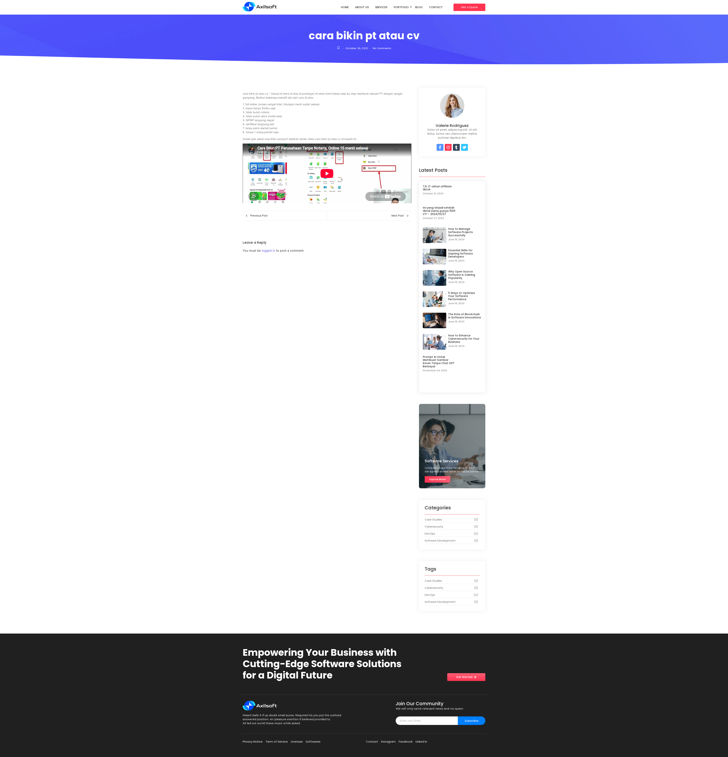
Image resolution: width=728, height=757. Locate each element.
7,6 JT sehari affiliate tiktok (437, 188)
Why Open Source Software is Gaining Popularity (461, 275)
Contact (436, 7)
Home (345, 7)
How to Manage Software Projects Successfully (460, 232)
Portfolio (401, 7)
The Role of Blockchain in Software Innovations (464, 316)
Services (381, 7)
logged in (268, 250)
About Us (362, 7)
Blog (419, 7)
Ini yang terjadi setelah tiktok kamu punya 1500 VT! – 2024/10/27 (439, 211)
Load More (452, 385)
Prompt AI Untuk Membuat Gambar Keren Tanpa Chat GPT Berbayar (438, 361)
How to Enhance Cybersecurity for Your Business (463, 338)
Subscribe (472, 721)
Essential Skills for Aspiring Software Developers (460, 253)
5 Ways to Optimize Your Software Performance (461, 296)
